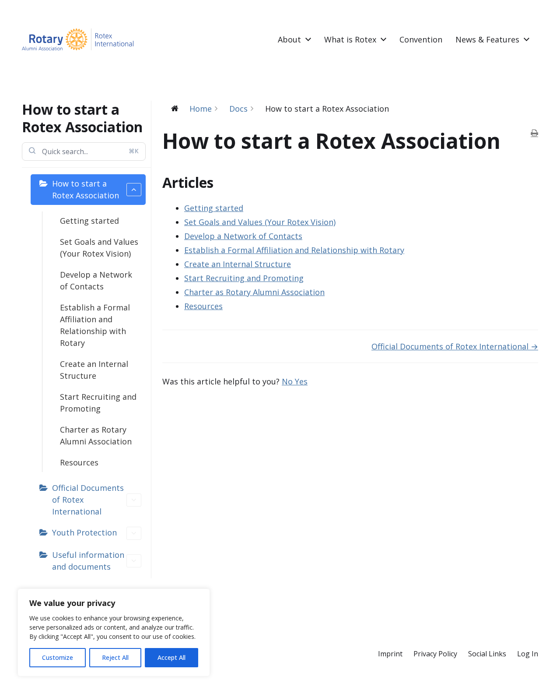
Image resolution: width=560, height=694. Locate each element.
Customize (57, 657)
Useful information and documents (88, 561)
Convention (420, 39)
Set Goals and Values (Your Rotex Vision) (99, 247)
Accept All (172, 657)
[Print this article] (534, 133)
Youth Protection (84, 532)
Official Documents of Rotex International (88, 500)
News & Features (487, 39)
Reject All (115, 657)
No (288, 381)
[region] (114, 632)
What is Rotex (350, 39)
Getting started (89, 220)
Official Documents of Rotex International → (454, 346)
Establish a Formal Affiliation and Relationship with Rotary (95, 325)
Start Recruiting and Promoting (98, 402)
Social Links (487, 653)
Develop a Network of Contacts (96, 280)
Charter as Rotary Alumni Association (96, 435)
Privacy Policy (435, 653)
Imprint (390, 653)
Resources (79, 462)
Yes (301, 381)
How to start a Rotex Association (85, 189)
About (289, 39)
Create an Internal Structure (94, 370)
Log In (527, 653)
